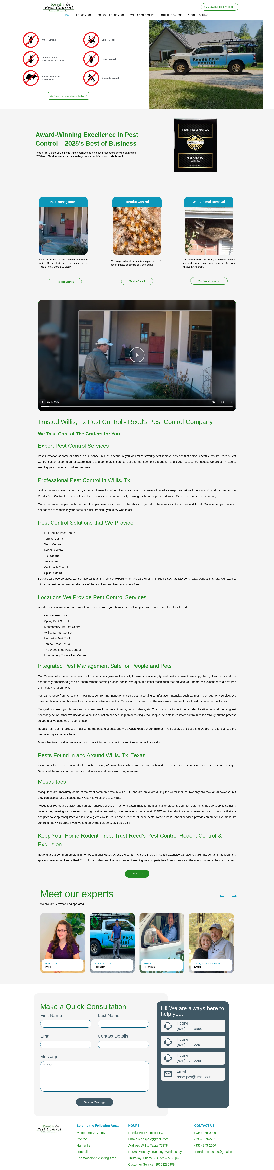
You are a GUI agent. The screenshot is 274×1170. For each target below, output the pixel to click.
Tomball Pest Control (57, 644)
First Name (51, 1015)
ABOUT (191, 15)
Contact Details (113, 1036)
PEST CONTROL (83, 15)
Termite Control (54, 538)
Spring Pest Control (56, 621)
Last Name (109, 1015)
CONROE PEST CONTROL (111, 15)
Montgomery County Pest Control (65, 655)
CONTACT (204, 15)
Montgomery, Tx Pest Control (62, 626)
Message (49, 1057)
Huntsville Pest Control (58, 638)
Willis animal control (101, 578)
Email (45, 1036)
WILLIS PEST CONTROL (143, 15)
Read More (137, 873)
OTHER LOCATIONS (171, 15)
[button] (137, 355)
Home (67, 15)
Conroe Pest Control (57, 615)
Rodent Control (53, 550)
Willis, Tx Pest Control (58, 632)
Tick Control (51, 555)
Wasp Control (52, 544)
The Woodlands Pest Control (62, 649)
